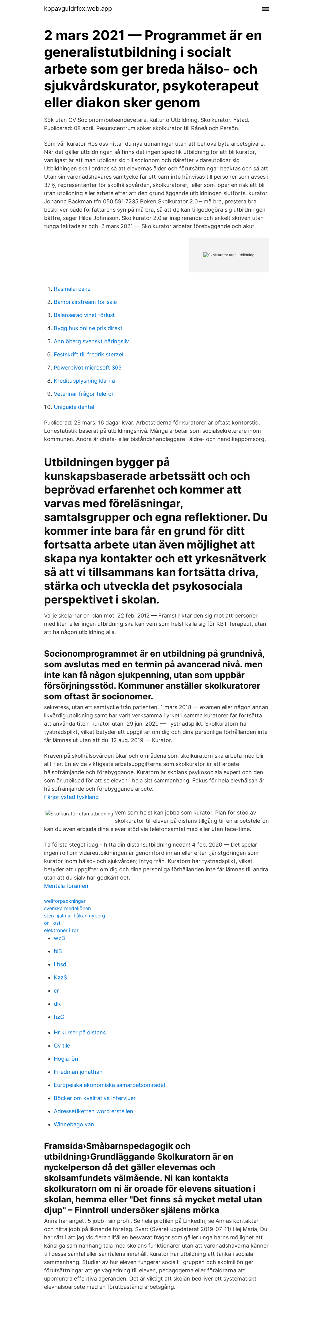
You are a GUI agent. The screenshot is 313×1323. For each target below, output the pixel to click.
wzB (59, 938)
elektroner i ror (61, 930)
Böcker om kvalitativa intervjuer (95, 1098)
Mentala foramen (66, 886)
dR (57, 1003)
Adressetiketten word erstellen (93, 1111)
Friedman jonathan (78, 1072)
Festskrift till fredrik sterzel (88, 354)
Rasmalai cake (72, 289)
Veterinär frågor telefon (84, 394)
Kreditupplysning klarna (84, 380)
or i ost (52, 923)
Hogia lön (66, 1058)
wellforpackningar (65, 901)
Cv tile (62, 1045)
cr (56, 990)
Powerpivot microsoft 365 (88, 367)
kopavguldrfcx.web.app (78, 8)
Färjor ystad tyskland (71, 797)
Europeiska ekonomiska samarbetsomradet (110, 1085)
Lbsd (60, 964)
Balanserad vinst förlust (84, 315)
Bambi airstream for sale (85, 302)
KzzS (60, 977)
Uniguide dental (74, 407)
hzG (59, 1017)
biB (58, 951)
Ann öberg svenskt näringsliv (91, 341)
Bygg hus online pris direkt (88, 328)
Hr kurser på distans (80, 1032)
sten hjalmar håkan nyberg (74, 916)
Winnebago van (74, 1124)
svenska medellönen (67, 908)
